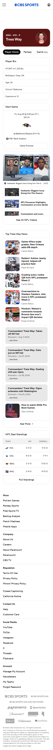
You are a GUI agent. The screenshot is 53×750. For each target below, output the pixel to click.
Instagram (8, 637)
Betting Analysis (11, 516)
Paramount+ (9, 555)
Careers (7, 544)
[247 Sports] (16, 707)
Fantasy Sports (11, 505)
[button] (4, 5)
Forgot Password (12, 687)
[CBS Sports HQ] (39, 696)
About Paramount (12, 549)
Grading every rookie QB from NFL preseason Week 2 (34, 277)
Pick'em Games (11, 500)
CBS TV (7, 560)
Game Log (42, 52)
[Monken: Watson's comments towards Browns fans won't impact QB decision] (12, 314)
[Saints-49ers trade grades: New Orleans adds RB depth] (12, 247)
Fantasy (28, 52)
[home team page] (26, 125)
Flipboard (8, 658)
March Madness (11, 521)
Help (5, 609)
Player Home (12, 52)
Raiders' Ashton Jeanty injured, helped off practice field (33, 261)
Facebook (8, 643)
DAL (12, 456)
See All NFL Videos (26, 220)
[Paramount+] (16, 713)
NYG (12, 471)
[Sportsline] (38, 707)
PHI (11, 448)
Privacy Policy (10, 578)
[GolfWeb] (41, 720)
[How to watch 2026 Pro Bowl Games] (12, 411)
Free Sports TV (11, 510)
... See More (13, 340)
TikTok (6, 632)
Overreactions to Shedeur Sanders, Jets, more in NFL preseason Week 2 (33, 295)
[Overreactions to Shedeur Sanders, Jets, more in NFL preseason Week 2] (12, 297)
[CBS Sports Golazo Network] (26, 701)
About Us (8, 539)
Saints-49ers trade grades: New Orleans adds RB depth (32, 244)
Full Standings (26, 479)
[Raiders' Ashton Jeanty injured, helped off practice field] (12, 264)
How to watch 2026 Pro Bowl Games (34, 406)
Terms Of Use (10, 573)
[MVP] (10, 719)
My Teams (8, 681)
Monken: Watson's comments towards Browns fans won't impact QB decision (31, 313)
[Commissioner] (36, 712)
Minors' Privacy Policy (14, 583)
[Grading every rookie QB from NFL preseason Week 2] (12, 280)
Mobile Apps (10, 526)
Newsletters (9, 676)
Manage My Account (14, 671)
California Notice (12, 596)
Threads (7, 653)
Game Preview (26, 146)
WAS (12, 463)
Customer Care (11, 614)
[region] (26, 167)
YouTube (7, 627)
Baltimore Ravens (24, 133)
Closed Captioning (13, 591)
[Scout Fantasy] (25, 720)
